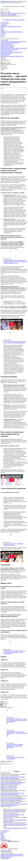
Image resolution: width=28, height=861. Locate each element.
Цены (2, 29)
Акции (2, 34)
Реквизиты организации (17, 854)
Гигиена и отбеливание (7, 50)
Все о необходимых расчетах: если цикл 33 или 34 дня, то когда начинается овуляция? (14, 342)
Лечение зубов (4, 40)
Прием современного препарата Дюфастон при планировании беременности (15, 746)
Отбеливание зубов (17, 52)
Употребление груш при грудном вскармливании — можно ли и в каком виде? (17, 733)
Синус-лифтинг (14, 49)
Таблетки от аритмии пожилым (9, 786)
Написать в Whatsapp (19, 19)
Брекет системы (5, 45)
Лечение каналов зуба (15, 41)
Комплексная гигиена (6, 52)
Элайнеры (11, 45)
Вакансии (16, 26)
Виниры (3, 56)
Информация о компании (7, 26)
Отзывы (3, 30)
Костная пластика (5, 49)
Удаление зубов (23, 48)
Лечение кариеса (5, 41)
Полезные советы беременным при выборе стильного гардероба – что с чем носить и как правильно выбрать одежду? (15, 262)
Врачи (2, 27)
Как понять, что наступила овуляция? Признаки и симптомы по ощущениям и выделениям (13, 799)
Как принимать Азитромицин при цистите (15, 810)
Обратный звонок (5, 60)
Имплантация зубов (6, 48)
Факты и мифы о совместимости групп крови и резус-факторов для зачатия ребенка (13, 777)
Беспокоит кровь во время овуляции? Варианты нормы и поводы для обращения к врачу (13, 783)
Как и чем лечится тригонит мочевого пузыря (15, 824)
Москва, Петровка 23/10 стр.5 (15, 13)
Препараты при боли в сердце (8, 789)
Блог (20, 26)
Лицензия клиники (5, 854)
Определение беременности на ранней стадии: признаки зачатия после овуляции (12, 793)
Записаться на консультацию (18, 1)
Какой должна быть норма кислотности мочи (15, 828)
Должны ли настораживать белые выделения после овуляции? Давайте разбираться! (14, 804)
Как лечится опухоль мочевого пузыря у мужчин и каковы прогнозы (14, 815)
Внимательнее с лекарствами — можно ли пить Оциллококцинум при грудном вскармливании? (14, 652)
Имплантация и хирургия (7, 46)
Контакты (3, 35)
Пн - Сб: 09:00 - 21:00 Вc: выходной (13, 14)
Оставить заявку (5, 22)
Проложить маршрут (6, 850)
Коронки (7, 56)
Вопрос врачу (4, 13)
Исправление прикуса (6, 44)
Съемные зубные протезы (16, 56)
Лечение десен (15, 48)
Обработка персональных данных (9, 855)
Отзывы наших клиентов (7, 31)
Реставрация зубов (14, 42)
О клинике (3, 25)
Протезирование (5, 54)
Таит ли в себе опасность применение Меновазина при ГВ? (13, 544)
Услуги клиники (5, 23)
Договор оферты (5, 858)
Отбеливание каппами (6, 53)
